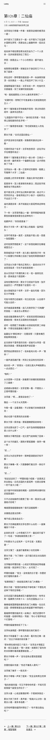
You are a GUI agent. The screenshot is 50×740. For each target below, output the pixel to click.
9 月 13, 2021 (9, 22)
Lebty (6, 4)
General (25, 22)
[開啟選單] (44, 3)
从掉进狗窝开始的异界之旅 (18, 25)
